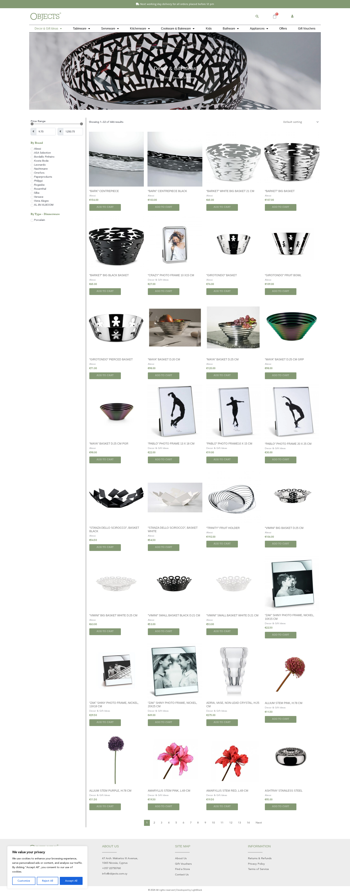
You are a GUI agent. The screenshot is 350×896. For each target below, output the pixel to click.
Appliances (257, 28)
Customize (24, 881)
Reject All (47, 881)
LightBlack (196, 890)
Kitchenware (138, 28)
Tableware (79, 28)
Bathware (229, 28)
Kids (209, 28)
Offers (283, 28)
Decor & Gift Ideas (46, 28)
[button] (257, 16)
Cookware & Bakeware (176, 28)
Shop (167, 78)
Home (158, 78)
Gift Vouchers (306, 28)
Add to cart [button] (105, 207)
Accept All (71, 881)
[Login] (292, 16)
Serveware (108, 28)
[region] (47, 867)
